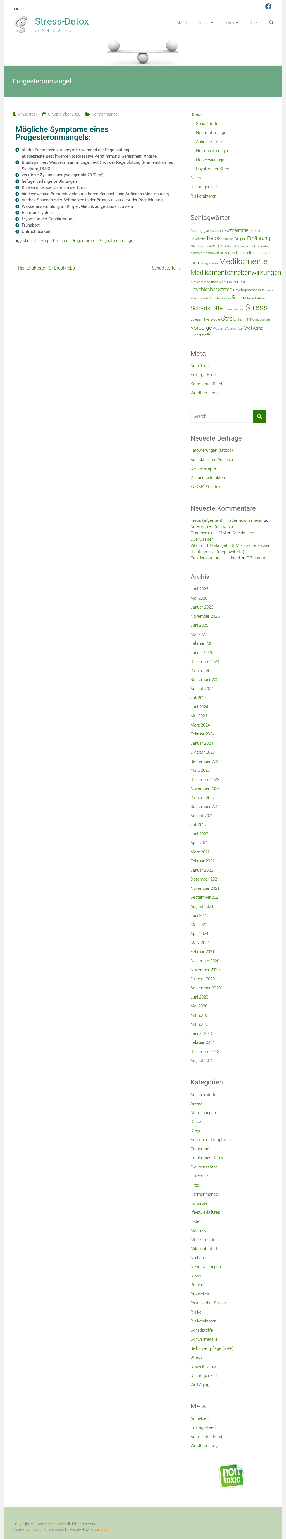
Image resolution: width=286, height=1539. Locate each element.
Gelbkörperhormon (50, 240)
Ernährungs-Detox (206, 1157)
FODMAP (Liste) (205, 486)
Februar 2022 (202, 861)
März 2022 (200, 852)
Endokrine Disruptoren (210, 1139)
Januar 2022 (201, 870)
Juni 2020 (199, 997)
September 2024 (205, 679)
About (182, 22)
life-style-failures (205, 1212)
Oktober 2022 (202, 797)
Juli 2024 (198, 697)
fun (219, 246)
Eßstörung (197, 246)
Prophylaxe (200, 1294)
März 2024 (200, 725)
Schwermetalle (234, 309)
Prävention (234, 281)
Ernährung (258, 238)
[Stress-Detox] (143, 51)
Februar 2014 (202, 1042)
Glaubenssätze (204, 1167)
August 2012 (201, 1060)
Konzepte (199, 1203)
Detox (229, 22)
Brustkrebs (198, 239)
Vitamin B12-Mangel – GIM (214, 545)
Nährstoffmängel (211, 132)
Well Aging (253, 328)
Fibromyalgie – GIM (208, 532)
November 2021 (205, 888)
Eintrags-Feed (203, 374)
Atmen (255, 231)
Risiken (226, 298)
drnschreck (27, 114)
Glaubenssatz (243, 246)
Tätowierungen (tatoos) (211, 450)
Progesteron (83, 240)
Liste (195, 262)
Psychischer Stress (211, 289)
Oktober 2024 (202, 670)
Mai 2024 (198, 715)
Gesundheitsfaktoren (209, 477)
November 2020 (205, 969)
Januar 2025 (201, 652)
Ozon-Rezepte (203, 468)
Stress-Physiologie (205, 319)
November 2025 (205, 616)
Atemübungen (203, 1112)
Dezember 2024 (204, 661)
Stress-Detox (62, 21)
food (210, 246)
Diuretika (227, 239)
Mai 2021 (198, 924)
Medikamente (243, 261)
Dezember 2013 (204, 1051)
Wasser (218, 328)
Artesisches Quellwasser (213, 526)
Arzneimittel (237, 230)
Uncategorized (203, 186)
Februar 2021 (202, 951)
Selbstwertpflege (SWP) (212, 1348)
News (195, 1275)
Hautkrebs (261, 246)
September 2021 (205, 897)
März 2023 (200, 770)
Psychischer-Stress (214, 168)
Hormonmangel (104, 114)
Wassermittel (234, 328)
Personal (198, 1284)
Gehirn (228, 246)
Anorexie (218, 231)
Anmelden (199, 365)
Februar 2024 (202, 734)
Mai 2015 (198, 1024)
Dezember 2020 (204, 960)
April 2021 (199, 933)
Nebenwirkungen (211, 159)
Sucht (241, 319)
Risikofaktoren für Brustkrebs (44, 268)
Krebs (229, 252)
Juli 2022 (198, 824)
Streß (228, 318)
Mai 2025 (198, 634)
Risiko (254, 22)
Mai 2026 (198, 598)
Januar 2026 (201, 607)
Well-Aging (199, 1384)
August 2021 (201, 906)
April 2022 (199, 842)
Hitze (195, 1185)
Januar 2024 (201, 743)
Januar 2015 (201, 1033)
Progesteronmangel (116, 240)
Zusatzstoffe (200, 335)
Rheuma (267, 290)
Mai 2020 (198, 1006)
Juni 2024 (199, 707)
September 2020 (205, 987)
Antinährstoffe (209, 141)
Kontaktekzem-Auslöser (211, 459)
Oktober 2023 (202, 752)
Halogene (199, 1176)
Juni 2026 (199, 588)
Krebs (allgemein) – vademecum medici (226, 520)
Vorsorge (201, 327)
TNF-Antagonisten (259, 319)
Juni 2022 (199, 833)
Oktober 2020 (202, 979)
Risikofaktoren (203, 196)
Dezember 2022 (204, 779)
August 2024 (201, 688)
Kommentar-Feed (206, 383)
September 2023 (205, 761)
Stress (203, 22)
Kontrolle (196, 253)
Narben (197, 1257)
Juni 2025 (199, 625)
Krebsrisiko (245, 253)
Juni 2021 (199, 915)
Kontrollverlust (213, 253)
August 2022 (201, 815)
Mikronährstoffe (205, 1248)
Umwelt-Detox (203, 1366)
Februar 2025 (202, 643)
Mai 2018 (198, 1015)
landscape (263, 253)
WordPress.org (204, 392)
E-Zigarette (256, 558)
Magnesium (210, 263)
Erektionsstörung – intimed (215, 558)
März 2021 (200, 942)
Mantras (198, 1230)
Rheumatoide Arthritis (205, 298)
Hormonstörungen (212, 150)
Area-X (196, 1103)
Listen (196, 1221)
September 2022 (205, 806)
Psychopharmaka (247, 290)
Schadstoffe (166, 268)
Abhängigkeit (200, 231)
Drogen (240, 239)
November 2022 (205, 788)
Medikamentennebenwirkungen (235, 272)
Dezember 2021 (204, 879)
